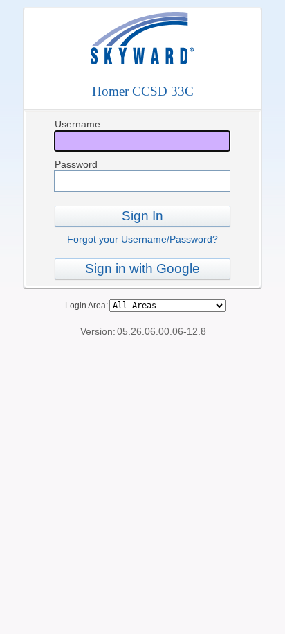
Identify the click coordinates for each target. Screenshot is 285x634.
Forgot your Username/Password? (142, 239)
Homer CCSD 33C (143, 91)
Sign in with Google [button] (142, 268)
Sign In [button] (142, 216)
